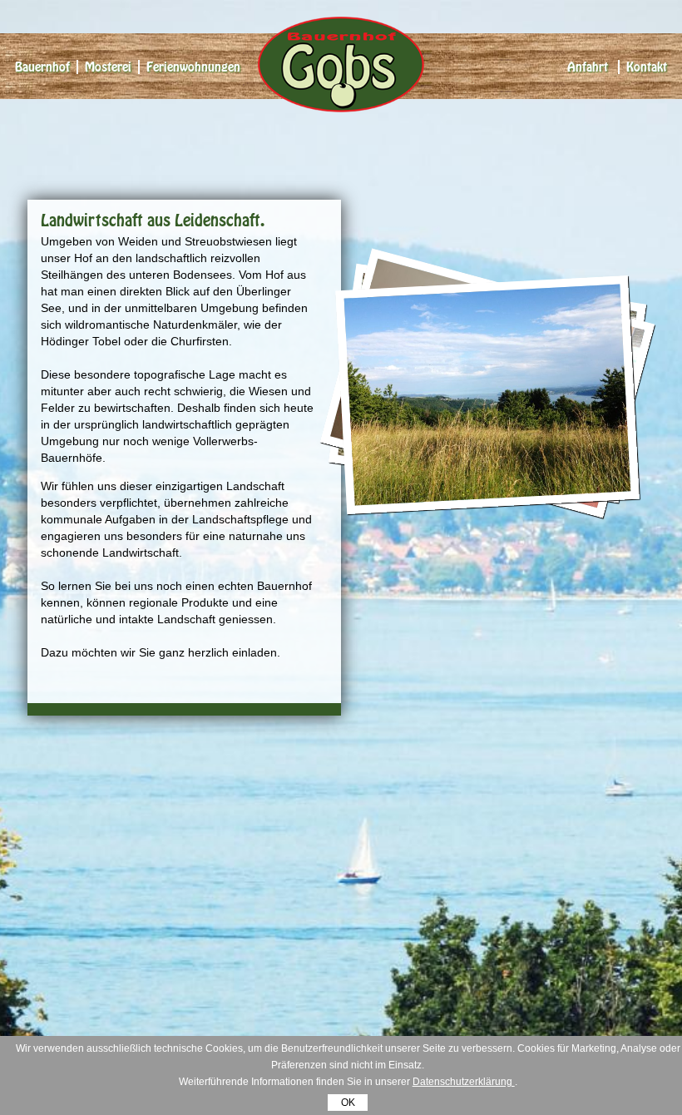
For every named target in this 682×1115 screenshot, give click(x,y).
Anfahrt (587, 67)
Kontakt (646, 67)
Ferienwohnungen (193, 67)
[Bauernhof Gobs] (341, 104)
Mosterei (108, 67)
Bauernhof (42, 67)
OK (348, 1102)
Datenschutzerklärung (464, 1082)
